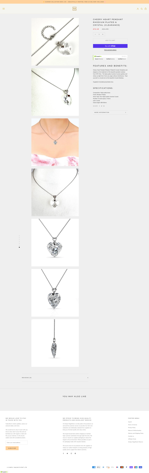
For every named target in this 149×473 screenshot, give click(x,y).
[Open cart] (145, 9)
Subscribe (12, 448)
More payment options (110, 50)
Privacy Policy (131, 427)
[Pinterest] (103, 106)
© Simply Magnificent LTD (17, 467)
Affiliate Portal (132, 439)
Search (130, 422)
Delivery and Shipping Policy (135, 433)
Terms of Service (132, 425)
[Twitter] (101, 106)
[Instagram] (71, 453)
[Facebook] (99, 106)
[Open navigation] (4, 8)
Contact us (131, 436)
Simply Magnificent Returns (135, 442)
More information (101, 112)
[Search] (142, 9)
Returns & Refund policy (134, 430)
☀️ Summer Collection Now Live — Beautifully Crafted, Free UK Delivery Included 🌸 (74, 1)
